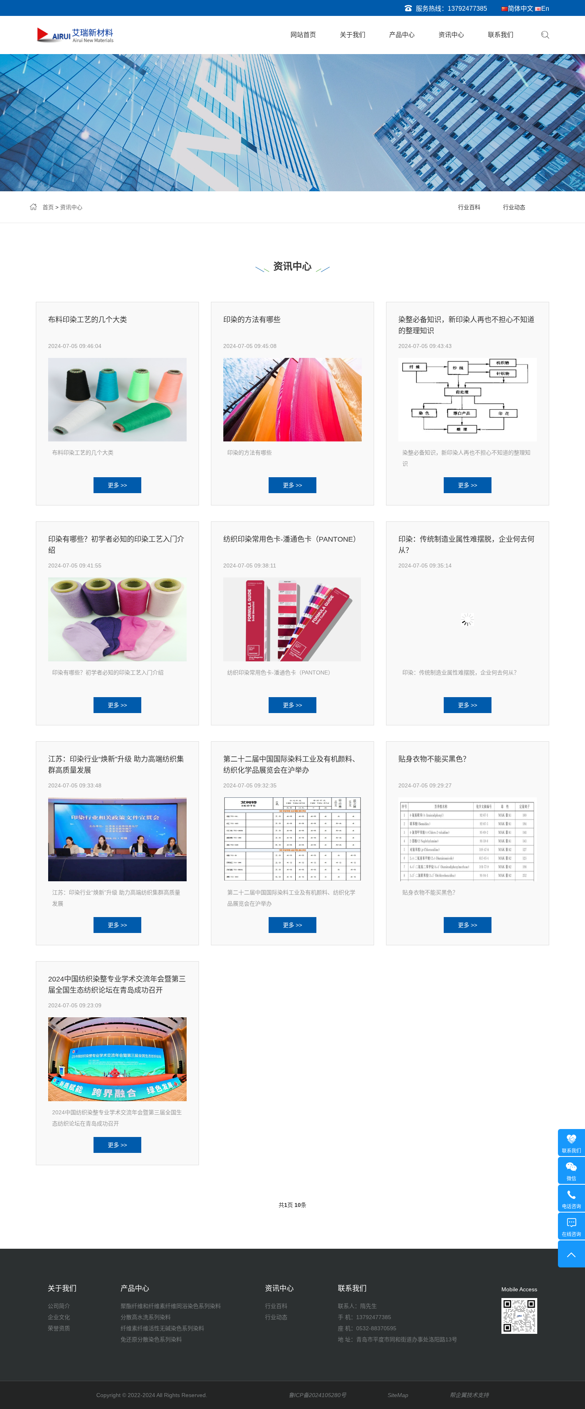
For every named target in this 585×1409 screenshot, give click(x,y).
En (545, 8)
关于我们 (352, 34)
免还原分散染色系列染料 (151, 1339)
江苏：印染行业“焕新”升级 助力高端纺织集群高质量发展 (116, 898)
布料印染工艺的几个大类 (87, 320)
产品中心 (402, 34)
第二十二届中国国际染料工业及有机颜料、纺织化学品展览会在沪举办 (291, 898)
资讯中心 (451, 34)
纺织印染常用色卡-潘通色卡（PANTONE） (291, 539)
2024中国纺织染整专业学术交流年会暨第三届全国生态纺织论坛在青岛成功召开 (117, 1118)
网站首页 (303, 34)
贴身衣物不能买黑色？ (434, 759)
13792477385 (467, 8)
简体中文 (520, 8)
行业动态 (514, 207)
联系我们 (500, 34)
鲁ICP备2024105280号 (317, 1395)
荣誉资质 (59, 1328)
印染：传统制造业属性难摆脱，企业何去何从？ (460, 672)
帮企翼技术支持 (469, 1395)
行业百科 (469, 207)
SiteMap (398, 1395)
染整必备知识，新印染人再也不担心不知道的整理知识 (466, 458)
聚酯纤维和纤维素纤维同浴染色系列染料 (171, 1306)
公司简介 (59, 1306)
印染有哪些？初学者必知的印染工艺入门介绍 (108, 672)
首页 (48, 207)
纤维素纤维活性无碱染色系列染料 (162, 1328)
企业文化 (59, 1317)
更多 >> (117, 485)
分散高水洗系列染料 (146, 1317)
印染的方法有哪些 (252, 320)
